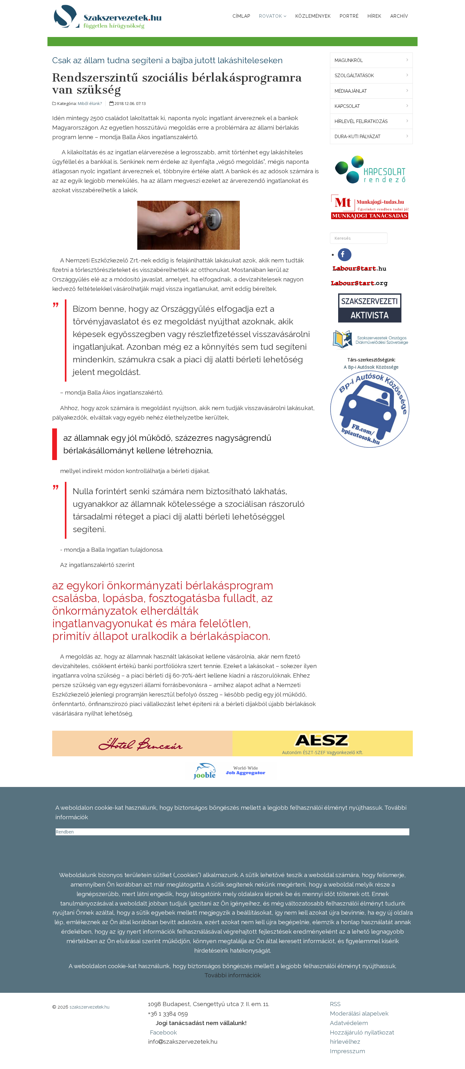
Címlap (241, 16)
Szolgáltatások (354, 75)
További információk (232, 975)
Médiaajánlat (351, 91)
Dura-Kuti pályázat (358, 136)
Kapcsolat (347, 106)
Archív (399, 16)
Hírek (374, 16)
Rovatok (270, 16)
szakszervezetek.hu (89, 1007)
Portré (349, 16)
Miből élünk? (90, 103)
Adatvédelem (349, 1022)
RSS (335, 1003)
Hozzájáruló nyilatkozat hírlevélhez (362, 1037)
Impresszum (347, 1050)
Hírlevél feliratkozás (361, 121)
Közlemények (313, 16)
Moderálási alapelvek (359, 1013)
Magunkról (349, 60)
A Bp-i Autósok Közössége (371, 367)
